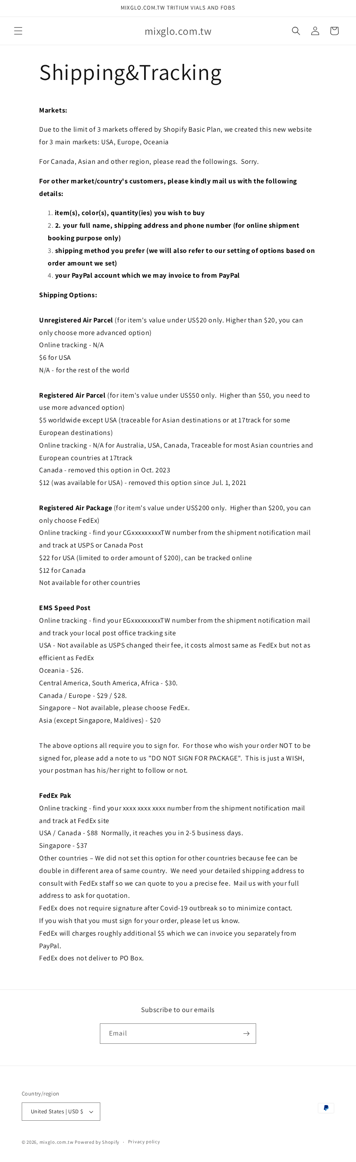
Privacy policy (144, 1142)
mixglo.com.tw (57, 1142)
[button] (18, 30)
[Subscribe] (246, 1033)
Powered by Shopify (97, 1142)
